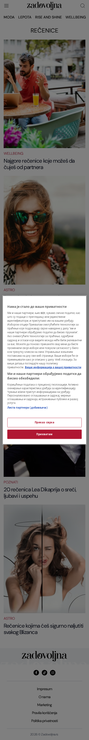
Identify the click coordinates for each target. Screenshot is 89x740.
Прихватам (44, 434)
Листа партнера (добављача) (27, 407)
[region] (44, 370)
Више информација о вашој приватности (53, 367)
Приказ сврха (45, 422)
